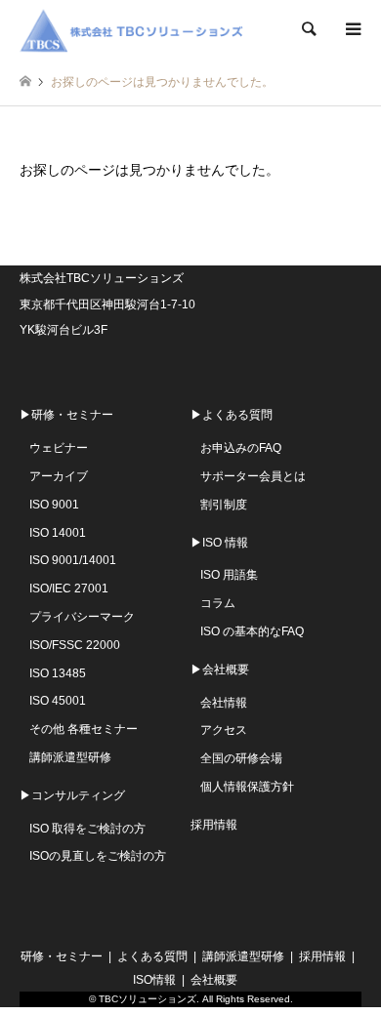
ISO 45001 (57, 701)
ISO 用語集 (229, 575)
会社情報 (223, 703)
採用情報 (213, 825)
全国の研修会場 (241, 758)
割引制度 (223, 504)
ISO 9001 (54, 504)
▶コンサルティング (72, 795)
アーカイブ (58, 476)
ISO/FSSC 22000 (74, 645)
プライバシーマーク (82, 617)
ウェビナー (58, 448)
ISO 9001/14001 (72, 560)
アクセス (223, 730)
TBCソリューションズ (147, 999)
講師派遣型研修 (70, 757)
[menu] (351, 29)
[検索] (307, 29)
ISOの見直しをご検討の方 (97, 856)
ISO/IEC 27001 (68, 588)
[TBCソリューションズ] (135, 29)
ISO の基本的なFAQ (252, 631)
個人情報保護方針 (247, 786)
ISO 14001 (57, 533)
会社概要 (213, 980)
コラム (217, 603)
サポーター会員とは (253, 476)
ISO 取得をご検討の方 (87, 828)
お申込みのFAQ (240, 448)
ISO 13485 (57, 673)
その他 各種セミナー (83, 729)
